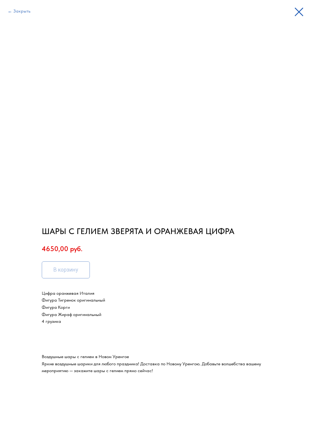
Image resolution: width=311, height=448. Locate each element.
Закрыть (21, 11)
